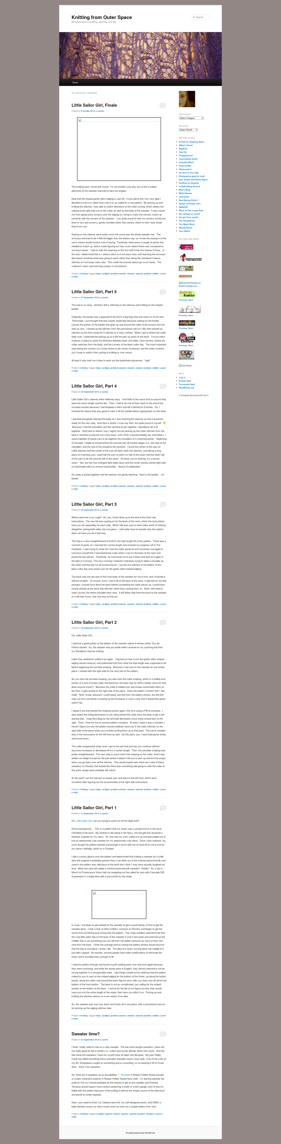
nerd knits (184, 196)
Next (191, 299)
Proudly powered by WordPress (140, 1132)
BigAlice (183, 148)
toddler (155, 273)
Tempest (125, 1074)
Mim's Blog (184, 189)
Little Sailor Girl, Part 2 (94, 622)
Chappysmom (186, 155)
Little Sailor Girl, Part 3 (94, 504)
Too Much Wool (187, 224)
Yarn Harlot (184, 231)
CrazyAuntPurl (186, 162)
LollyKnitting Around (189, 186)
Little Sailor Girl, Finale (94, 105)
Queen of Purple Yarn (190, 203)
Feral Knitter (185, 165)
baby (98, 273)
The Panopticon (187, 220)
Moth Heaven (185, 193)
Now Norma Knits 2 (188, 200)
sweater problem (143, 273)
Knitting (83, 273)
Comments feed (187, 384)
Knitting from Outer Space (102, 16)
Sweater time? (86, 1034)
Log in (182, 377)
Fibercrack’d (185, 169)
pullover (109, 1113)
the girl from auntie (188, 217)
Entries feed (185, 380)
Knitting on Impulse (189, 182)
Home (75, 82)
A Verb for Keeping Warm (191, 141)
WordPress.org (186, 387)
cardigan (106, 273)
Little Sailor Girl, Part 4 (94, 386)
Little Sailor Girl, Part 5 (94, 291)
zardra (101, 110)
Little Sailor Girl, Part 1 (94, 807)
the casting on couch (189, 213)
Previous (183, 299)
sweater (131, 273)
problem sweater (118, 273)
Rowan (117, 1113)
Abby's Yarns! (186, 145)
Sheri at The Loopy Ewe (191, 210)
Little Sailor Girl (84, 820)
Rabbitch (183, 206)
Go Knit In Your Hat (188, 172)
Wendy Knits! (185, 227)
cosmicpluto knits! (188, 158)
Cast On (183, 152)
